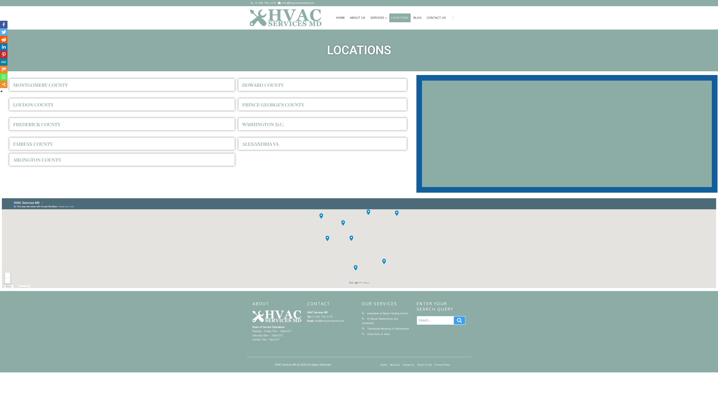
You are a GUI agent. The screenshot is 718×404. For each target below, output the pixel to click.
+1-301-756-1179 (322, 316)
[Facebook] (3, 24)
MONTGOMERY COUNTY (40, 85)
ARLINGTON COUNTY (37, 160)
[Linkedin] (3, 47)
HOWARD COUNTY (263, 85)
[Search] (459, 320)
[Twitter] (3, 32)
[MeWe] (3, 62)
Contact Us (436, 17)
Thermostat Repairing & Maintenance (388, 328)
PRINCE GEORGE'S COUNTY (273, 104)
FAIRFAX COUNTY (33, 144)
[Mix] (3, 69)
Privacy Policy (442, 364)
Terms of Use (424, 364)
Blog (418, 17)
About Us (357, 17)
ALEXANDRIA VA (260, 144)
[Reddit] (3, 39)
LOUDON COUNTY (33, 104)
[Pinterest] (3, 54)
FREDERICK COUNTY (36, 124)
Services (377, 17)
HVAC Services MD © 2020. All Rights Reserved (303, 364)
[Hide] (1, 91)
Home (340, 17)
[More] (3, 84)
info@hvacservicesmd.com (329, 320)
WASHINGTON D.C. (263, 124)
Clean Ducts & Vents (378, 334)
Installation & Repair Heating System (387, 313)
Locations (399, 17)
